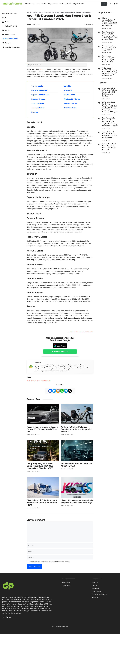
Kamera (7, 43)
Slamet (28, 434)
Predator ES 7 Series (72, 99)
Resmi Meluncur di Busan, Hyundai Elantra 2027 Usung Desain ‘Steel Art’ (42, 429)
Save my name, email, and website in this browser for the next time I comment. (49, 561)
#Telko (44, 4)
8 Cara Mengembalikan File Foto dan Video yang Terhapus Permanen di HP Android (109, 22)
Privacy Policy (96, 591)
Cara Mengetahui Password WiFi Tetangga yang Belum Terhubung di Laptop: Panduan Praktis (110, 36)
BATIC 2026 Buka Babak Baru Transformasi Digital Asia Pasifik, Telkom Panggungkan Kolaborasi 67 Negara (109, 107)
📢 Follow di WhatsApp (60, 351)
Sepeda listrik (35, 380)
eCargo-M (68, 90)
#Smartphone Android (32, 4)
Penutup (34, 112)
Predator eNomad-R (39, 90)
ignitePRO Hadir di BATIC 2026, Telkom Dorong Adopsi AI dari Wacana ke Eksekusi (109, 92)
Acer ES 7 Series (37, 103)
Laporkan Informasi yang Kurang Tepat (81, 331)
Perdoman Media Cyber (99, 594)
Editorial (94, 585)
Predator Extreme (38, 99)
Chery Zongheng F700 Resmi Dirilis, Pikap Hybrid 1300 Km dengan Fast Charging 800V (40, 465)
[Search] (104, 4)
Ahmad (29, 24)
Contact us (95, 588)
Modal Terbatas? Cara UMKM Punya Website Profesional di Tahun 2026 (109, 135)
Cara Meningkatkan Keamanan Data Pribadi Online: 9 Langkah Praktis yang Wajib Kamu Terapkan (110, 122)
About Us (95, 582)
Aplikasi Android (11, 26)
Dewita (62, 505)
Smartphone (66, 582)
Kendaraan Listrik (42, 12)
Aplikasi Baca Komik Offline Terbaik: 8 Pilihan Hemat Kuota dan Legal (109, 147)
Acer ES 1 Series (70, 108)
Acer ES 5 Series (70, 103)
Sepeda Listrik (37, 86)
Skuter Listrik (69, 95)
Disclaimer (95, 597)
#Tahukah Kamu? (65, 4)
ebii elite (67, 86)
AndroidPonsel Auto (12, 47)
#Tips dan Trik (53, 4)
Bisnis (7, 30)
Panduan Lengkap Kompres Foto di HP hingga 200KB (109, 48)
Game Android (10, 34)
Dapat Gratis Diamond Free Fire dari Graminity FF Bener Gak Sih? (108, 59)
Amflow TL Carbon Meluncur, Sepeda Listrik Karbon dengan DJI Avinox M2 (76, 429)
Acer (41, 69)
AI (5, 18)
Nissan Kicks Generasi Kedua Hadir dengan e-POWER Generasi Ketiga (77, 501)
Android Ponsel (31, 12)
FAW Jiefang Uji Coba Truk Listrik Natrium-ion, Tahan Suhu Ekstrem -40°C (42, 502)
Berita (7, 22)
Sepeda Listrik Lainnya (40, 95)
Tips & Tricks (66, 585)
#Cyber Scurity (78, 4)
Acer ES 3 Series (37, 108)
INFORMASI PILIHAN (9, 13)
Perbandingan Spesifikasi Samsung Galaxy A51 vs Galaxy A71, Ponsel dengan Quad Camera (109, 72)
